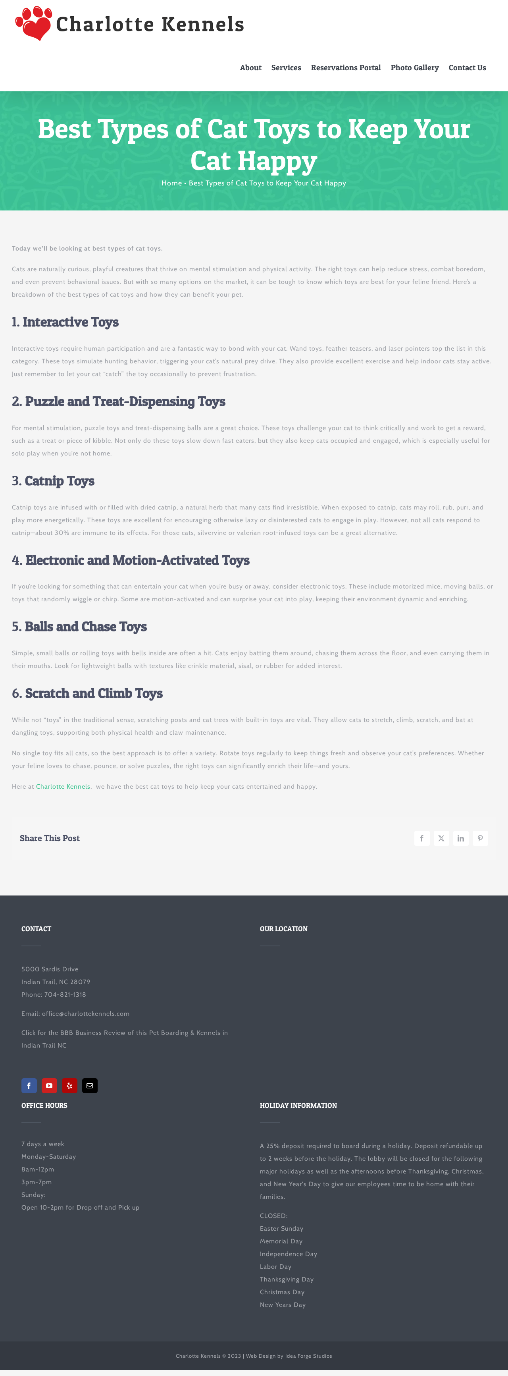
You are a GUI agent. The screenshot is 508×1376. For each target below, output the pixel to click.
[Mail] (90, 1085)
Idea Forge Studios (308, 1356)
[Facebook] (29, 1085)
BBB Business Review (93, 1032)
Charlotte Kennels (63, 786)
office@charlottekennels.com (86, 1013)
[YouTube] (49, 1085)
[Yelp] (69, 1085)
